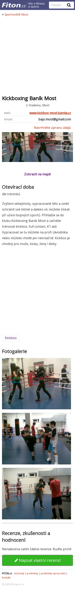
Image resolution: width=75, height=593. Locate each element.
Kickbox (11, 338)
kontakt (6, 577)
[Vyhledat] (69, 5)
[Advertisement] (37, 55)
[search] (58, 5)
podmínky (32, 573)
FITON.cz (7, 573)
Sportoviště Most (16, 14)
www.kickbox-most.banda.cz (50, 113)
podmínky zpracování (53, 573)
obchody (19, 573)
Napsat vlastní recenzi (39, 560)
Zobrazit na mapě (37, 174)
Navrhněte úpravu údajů (52, 127)
